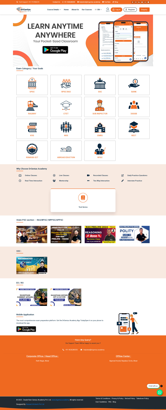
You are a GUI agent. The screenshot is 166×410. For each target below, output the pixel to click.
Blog (114, 402)
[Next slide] (146, 234)
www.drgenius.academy (60, 400)
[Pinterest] (142, 2)
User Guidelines (101, 402)
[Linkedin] (139, 2)
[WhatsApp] (145, 2)
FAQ (109, 402)
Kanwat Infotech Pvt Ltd (35, 404)
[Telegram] (148, 2)
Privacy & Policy (117, 398)
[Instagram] (135, 2)
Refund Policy (130, 398)
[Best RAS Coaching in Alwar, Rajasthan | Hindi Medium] (23, 9)
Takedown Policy (142, 398)
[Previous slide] (20, 234)
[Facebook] (132, 2)
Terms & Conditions (103, 398)
